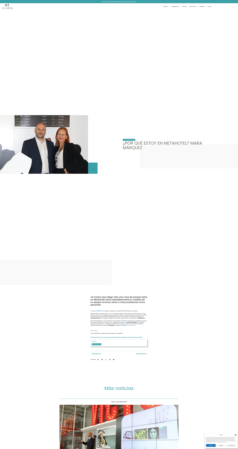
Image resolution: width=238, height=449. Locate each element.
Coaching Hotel (106, 337)
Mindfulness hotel (126, 337)
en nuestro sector (128, 325)
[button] (235, 435)
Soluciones (165, 6)
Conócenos (184, 6)
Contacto (209, 6)
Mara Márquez (94, 330)
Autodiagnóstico (175, 6)
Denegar (221, 445)
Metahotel (111, 313)
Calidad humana (97, 337)
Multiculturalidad (137, 337)
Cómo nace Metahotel (119, 402)
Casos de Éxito (192, 6)
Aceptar (211, 445)
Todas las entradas (96, 344)
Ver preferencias (231, 445)
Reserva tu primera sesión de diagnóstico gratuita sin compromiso (119, 1)
